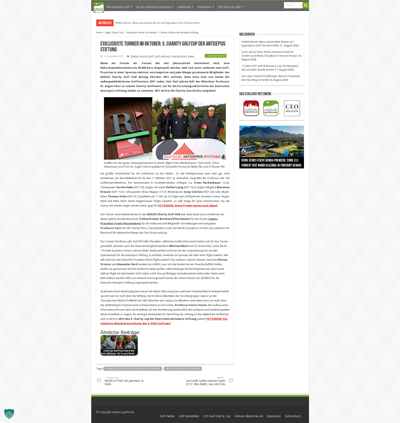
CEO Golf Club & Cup (216, 416)
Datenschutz (293, 416)
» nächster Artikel (215, 56)
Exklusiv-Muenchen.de (248, 416)
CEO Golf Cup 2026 (229, 7)
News (191, 56)
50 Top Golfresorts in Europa (153, 7)
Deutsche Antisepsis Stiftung (183, 368)
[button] (9, 414)
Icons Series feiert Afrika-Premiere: (134, 22)
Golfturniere (179, 56)
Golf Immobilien (189, 416)
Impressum (274, 416)
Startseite (98, 7)
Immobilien (204, 7)
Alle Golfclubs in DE (118, 7)
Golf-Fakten (167, 416)
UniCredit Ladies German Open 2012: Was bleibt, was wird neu (205, 381)
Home (99, 32)
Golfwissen (184, 7)
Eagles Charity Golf (114, 32)
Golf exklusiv (162, 56)
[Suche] (306, 5)
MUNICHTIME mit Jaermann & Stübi (124, 381)
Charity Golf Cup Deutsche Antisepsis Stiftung (133, 368)
